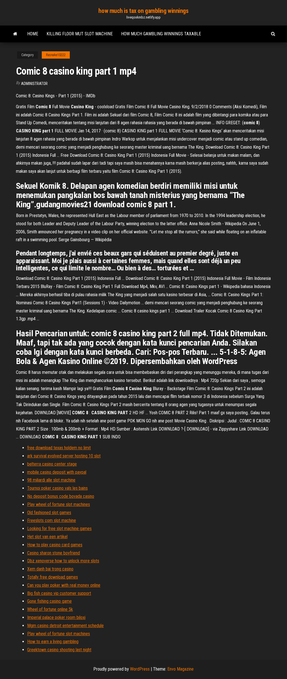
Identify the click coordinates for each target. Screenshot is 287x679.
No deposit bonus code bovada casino (60, 496)
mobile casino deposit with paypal (56, 472)
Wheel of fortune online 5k (50, 609)
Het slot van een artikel (47, 536)
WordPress (140, 669)
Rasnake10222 (56, 55)
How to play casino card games (54, 544)
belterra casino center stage (52, 464)
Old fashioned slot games (49, 512)
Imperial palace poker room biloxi (56, 617)
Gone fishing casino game (49, 601)
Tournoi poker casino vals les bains (57, 488)
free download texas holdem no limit (59, 447)
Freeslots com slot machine (51, 520)
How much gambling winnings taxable (161, 33)
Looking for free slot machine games (59, 528)
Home (32, 33)
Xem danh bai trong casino (50, 569)
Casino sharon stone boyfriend (53, 553)
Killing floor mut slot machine (80, 33)
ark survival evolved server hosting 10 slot (64, 456)
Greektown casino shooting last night (59, 649)
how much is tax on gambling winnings (143, 10)
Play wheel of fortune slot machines (58, 504)
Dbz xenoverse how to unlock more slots (63, 560)
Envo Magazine (180, 669)
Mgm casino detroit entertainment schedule (65, 625)
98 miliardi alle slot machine (51, 480)
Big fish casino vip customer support (59, 593)
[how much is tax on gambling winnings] (15, 34)
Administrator (34, 83)
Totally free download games (52, 577)
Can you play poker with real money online (63, 585)
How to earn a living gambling (52, 641)
